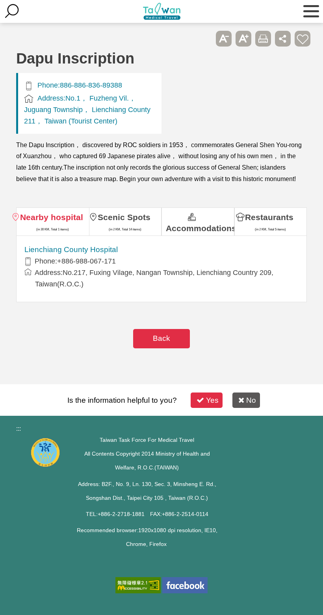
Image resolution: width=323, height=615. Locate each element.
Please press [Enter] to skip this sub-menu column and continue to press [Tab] (204, 39)
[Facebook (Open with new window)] (185, 585)
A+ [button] (243, 39)
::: (18, 428)
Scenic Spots (124, 217)
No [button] (251, 400)
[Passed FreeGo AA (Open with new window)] (138, 585)
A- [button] (224, 39)
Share (283, 39)
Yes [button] (212, 400)
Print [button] (263, 39)
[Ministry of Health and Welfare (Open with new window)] (45, 465)
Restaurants (269, 217)
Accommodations (200, 228)
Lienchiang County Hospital (71, 249)
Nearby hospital (51, 217)
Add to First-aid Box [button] (302, 39)
